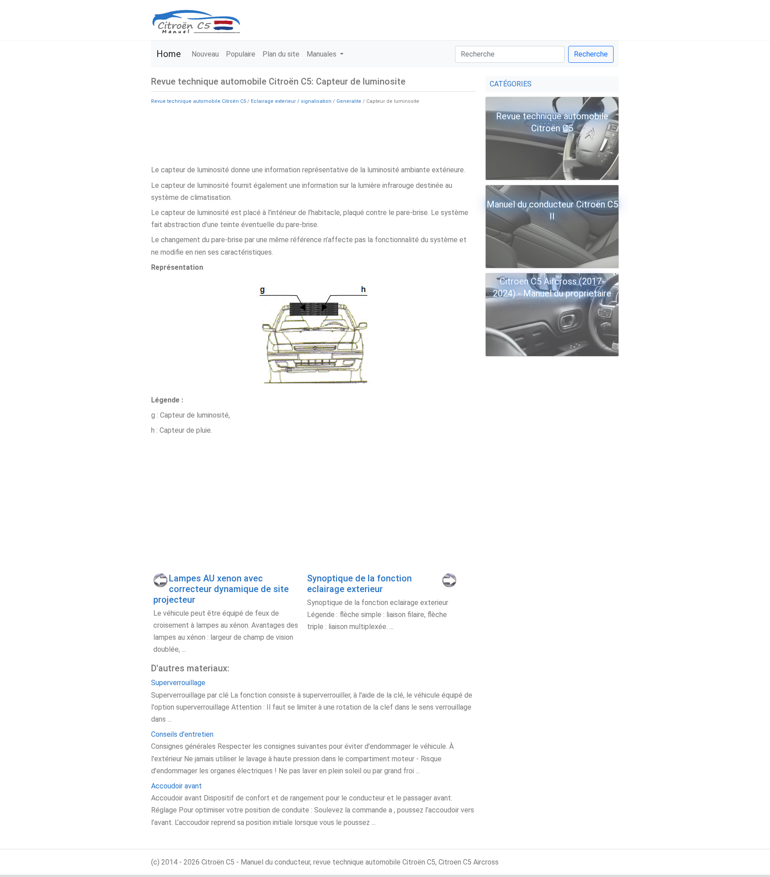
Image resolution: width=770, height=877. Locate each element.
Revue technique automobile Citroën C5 (198, 101)
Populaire (240, 54)
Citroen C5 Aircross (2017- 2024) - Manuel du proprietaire (552, 287)
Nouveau (205, 54)
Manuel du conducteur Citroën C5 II (552, 210)
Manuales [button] (322, 54)
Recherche (591, 54)
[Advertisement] (313, 134)
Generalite (348, 101)
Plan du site (280, 54)
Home (168, 54)
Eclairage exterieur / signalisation (291, 101)
